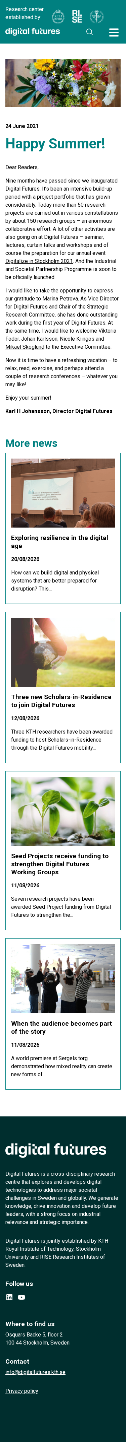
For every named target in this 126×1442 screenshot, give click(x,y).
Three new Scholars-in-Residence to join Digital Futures (61, 701)
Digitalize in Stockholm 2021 (39, 261)
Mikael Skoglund (24, 347)
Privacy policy (21, 1391)
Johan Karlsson (39, 339)
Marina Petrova (60, 298)
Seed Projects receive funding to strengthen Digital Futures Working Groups (60, 864)
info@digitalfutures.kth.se (35, 1372)
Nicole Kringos (77, 339)
